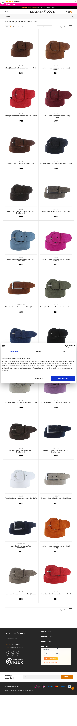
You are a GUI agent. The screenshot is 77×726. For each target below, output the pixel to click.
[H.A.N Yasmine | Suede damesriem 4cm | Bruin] (21, 142)
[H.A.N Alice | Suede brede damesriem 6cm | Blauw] (56, 142)
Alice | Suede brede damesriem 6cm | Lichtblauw (20, 260)
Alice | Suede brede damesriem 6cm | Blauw (56, 163)
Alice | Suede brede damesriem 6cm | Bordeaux (56, 116)
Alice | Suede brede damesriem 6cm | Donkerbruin (20, 212)
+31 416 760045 (16, 644)
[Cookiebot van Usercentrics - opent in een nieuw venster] (66, 346)
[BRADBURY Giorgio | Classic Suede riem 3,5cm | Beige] (56, 477)
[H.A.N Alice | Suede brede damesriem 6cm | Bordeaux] (56, 95)
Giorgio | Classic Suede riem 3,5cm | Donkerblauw (56, 451)
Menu (7, 11)
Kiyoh (31, 690)
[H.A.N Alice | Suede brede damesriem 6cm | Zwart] (56, 334)
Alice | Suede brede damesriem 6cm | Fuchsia (56, 260)
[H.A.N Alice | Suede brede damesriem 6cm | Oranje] (56, 525)
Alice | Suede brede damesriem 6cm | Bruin (21, 68)
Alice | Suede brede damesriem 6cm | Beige (21, 402)
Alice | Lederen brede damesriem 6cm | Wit (21, 498)
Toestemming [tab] (13, 351)
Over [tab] (63, 351)
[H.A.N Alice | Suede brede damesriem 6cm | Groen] (56, 286)
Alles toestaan (63, 378)
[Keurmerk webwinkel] (14, 661)
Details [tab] (38, 351)
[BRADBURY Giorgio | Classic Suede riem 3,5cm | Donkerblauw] (56, 429)
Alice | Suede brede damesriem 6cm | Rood (21, 116)
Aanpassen (37, 378)
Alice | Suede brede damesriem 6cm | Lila (56, 402)
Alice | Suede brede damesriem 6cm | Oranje (56, 547)
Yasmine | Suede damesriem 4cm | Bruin (20, 163)
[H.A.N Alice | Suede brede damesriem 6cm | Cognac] (56, 47)
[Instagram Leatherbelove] (13, 653)
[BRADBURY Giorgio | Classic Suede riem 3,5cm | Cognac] (21, 286)
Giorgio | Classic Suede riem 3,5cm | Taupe (56, 211)
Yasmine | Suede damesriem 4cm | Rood (56, 594)
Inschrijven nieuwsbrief (9, 677)
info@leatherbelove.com (17, 647)
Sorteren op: (32, 27)
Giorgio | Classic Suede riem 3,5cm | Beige (56, 498)
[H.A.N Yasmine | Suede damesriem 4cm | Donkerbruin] (21, 429)
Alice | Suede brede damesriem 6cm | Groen (56, 307)
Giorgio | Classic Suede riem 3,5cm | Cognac (21, 307)
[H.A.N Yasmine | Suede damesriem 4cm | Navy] (21, 334)
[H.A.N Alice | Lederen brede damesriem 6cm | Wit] (21, 477)
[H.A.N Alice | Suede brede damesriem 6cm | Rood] (21, 95)
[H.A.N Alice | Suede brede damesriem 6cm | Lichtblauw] (21, 238)
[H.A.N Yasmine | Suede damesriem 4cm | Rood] (56, 573)
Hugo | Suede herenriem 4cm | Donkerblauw (21, 547)
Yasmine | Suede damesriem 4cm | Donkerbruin (20, 451)
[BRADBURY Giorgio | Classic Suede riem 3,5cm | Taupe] (56, 190)
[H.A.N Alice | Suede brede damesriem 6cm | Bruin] (21, 47)
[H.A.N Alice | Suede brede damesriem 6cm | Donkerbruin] (21, 190)
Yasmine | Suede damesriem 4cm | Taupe (21, 594)
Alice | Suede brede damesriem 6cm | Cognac (56, 69)
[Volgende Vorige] (70, 26)
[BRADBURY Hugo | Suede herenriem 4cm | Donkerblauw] (21, 525)
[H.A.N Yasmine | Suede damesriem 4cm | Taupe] (21, 573)
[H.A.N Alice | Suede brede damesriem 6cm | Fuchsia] (56, 238)
